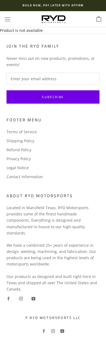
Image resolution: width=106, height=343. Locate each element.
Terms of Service (22, 131)
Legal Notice (18, 167)
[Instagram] (21, 298)
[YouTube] (33, 298)
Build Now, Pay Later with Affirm (53, 5)
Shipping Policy (20, 140)
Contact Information (25, 176)
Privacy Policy (19, 158)
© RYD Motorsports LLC (53, 317)
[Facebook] (8, 298)
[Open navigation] (7, 19)
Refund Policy (19, 149)
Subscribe (53, 97)
